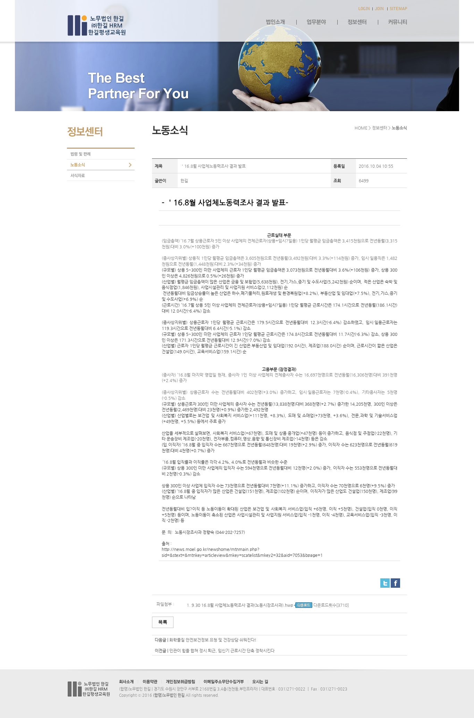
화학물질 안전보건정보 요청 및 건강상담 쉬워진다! (212, 639)
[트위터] (385, 581)
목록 (162, 622)
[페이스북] (395, 581)
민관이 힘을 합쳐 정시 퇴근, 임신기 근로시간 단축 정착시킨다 (221, 650)
